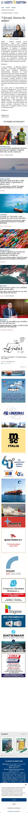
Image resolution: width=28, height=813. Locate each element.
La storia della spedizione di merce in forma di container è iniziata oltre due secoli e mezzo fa (13, 150)
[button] (26, 784)
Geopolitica (2, 262)
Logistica (2, 296)
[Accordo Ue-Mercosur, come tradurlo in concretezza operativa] (14, 203)
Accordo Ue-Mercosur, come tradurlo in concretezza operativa (13, 217)
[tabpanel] (14, 359)
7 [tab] (9, 363)
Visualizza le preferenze (14, 808)
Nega (14, 804)
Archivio (23, 734)
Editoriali (2, 155)
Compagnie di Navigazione (6, 330)
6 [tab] (8, 363)
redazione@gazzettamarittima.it (16, 769)
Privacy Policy (17, 811)
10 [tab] (13, 755)
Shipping (13, 7)
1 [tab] (1, 363)
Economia (2, 190)
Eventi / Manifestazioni (5, 226)
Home (2, 7)
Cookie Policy (10, 811)
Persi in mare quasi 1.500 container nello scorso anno (13, 288)
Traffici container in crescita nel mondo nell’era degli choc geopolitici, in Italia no (12, 253)
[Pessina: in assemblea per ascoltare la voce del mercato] (14, 308)
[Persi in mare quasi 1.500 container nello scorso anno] (14, 274)
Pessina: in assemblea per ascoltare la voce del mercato (13, 322)
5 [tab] (6, 363)
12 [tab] (16, 755)
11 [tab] (14, 755)
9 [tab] (12, 755)
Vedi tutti (22, 367)
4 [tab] (5, 363)
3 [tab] (4, 363)
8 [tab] (10, 363)
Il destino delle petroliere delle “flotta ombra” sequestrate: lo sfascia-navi (12, 182)
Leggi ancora (14, 359)
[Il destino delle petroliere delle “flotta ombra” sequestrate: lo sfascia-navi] (14, 167)
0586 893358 (17, 765)
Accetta (14, 800)
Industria (8, 7)
